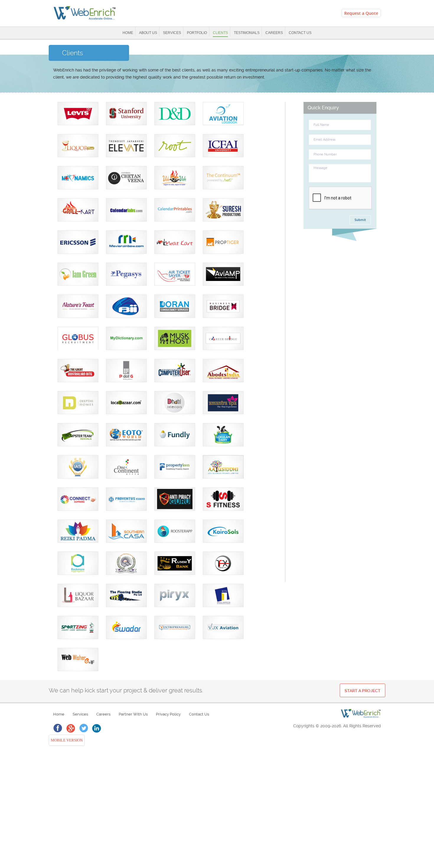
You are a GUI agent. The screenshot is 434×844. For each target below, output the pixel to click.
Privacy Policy (168, 714)
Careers (274, 33)
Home (128, 33)
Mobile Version (66, 740)
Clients (220, 33)
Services (172, 33)
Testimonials (247, 33)
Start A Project (363, 690)
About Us (148, 33)
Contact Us (300, 33)
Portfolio (197, 33)
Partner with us (133, 714)
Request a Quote (361, 13)
